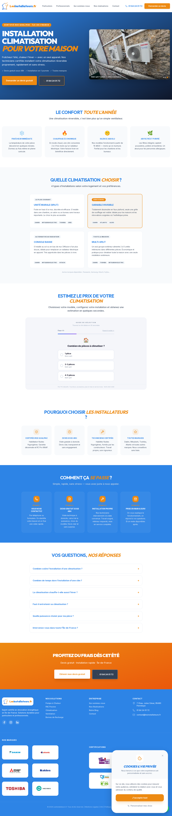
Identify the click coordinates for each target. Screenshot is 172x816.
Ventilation (50, 714)
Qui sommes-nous (82, 6)
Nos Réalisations (96, 707)
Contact (115, 6)
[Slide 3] (167, 77)
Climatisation (51, 710)
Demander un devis (157, 6)
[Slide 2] (165, 77)
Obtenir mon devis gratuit (72, 674)
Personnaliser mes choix (141, 806)
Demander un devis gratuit (19, 80)
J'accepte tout (139, 797)
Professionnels (63, 6)
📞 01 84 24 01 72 (51, 81)
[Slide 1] (163, 77)
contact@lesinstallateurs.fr (149, 715)
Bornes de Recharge (54, 717)
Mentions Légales (91, 807)
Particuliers (47, 6)
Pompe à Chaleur (53, 703)
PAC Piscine (51, 707)
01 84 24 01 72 (143, 710)
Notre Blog (93, 710)
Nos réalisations (101, 6)
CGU (101, 807)
